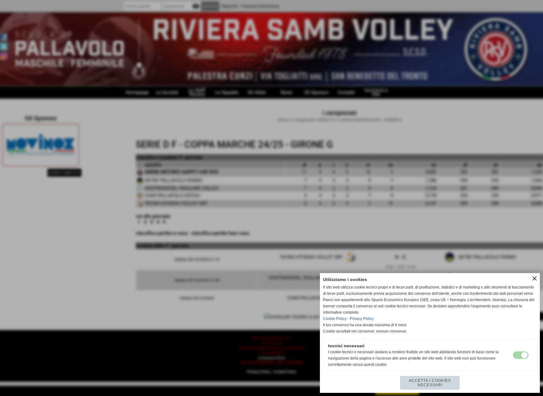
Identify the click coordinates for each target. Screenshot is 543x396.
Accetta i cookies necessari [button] (430, 382)
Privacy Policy (362, 318)
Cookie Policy (335, 318)
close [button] (534, 278)
